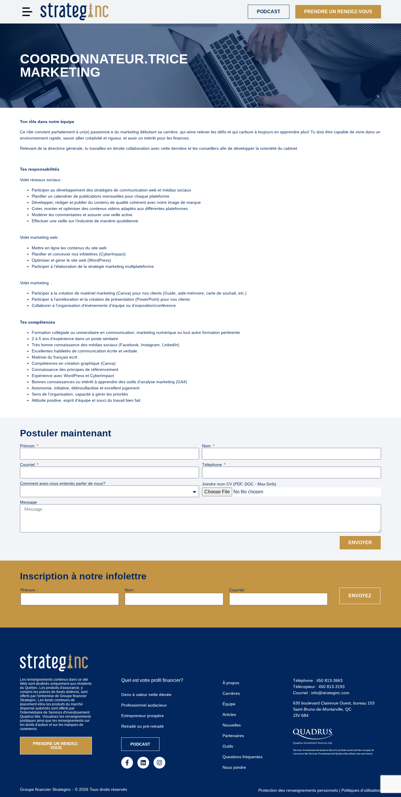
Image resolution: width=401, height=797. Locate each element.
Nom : (130, 590)
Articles (229, 714)
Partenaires (233, 735)
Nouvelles (232, 725)
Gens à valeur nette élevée (146, 694)
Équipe (229, 704)
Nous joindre (234, 767)
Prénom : (29, 590)
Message (28, 502)
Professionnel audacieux (144, 705)
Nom (207, 446)
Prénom (28, 446)
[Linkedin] (143, 763)
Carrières (231, 693)
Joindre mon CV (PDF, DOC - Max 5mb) (239, 484)
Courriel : (237, 590)
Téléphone (212, 465)
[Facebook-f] (127, 763)
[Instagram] (159, 763)
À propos (231, 682)
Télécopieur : (319, 686)
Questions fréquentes (242, 756)
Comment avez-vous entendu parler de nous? (62, 483)
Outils (228, 746)
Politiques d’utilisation (361, 790)
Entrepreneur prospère (142, 715)
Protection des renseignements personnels (298, 790)
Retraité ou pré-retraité (142, 726)
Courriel (28, 465)
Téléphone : (318, 680)
